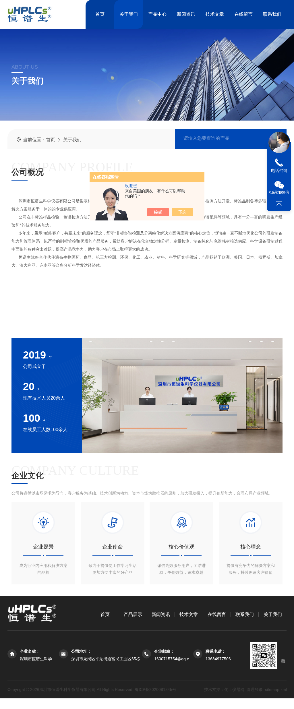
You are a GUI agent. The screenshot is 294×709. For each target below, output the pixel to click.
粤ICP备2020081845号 (155, 689)
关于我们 (128, 14)
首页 (100, 14)
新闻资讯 (186, 14)
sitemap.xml (276, 689)
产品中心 (157, 14)
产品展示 (133, 614)
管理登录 (254, 689)
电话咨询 (279, 170)
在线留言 (243, 14)
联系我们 (272, 14)
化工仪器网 (234, 689)
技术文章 (215, 14)
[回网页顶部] (279, 204)
